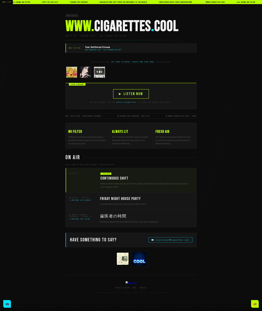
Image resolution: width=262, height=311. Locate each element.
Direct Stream (122, 288)
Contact (143, 288)
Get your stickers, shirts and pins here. (133, 62)
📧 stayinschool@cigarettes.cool (170, 240)
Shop (134, 288)
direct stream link (126, 102)
